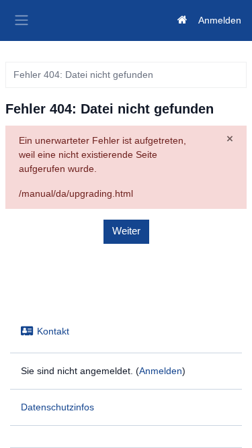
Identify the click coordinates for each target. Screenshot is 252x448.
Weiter (126, 231)
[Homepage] (182, 20)
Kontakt (53, 331)
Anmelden (219, 20)
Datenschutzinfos (57, 407)
